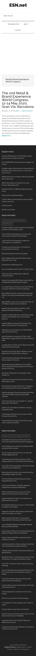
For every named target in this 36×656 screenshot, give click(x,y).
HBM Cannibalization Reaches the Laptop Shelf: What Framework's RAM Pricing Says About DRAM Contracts (18, 394)
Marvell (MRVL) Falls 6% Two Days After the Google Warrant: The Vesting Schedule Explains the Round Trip (17, 295)
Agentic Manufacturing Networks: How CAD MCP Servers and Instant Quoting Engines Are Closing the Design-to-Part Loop (17, 366)
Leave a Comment (27, 111)
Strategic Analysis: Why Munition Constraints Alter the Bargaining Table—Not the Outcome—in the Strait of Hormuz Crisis (18, 171)
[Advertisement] (18, 52)
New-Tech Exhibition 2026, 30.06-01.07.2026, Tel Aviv (18, 269)
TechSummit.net (7, 205)
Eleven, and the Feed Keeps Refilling (12, 195)
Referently (17, 649)
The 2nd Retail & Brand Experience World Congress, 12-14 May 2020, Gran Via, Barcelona (18, 100)
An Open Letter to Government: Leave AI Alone (15, 609)
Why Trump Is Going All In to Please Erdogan (15, 598)
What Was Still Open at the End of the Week (14, 253)
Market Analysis (21, 647)
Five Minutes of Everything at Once (12, 264)
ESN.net (18, 5)
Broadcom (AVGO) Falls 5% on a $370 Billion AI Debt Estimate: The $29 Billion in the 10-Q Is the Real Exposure (17, 317)
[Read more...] (6, 136)
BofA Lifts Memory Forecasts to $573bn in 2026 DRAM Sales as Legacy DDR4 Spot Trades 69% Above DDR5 (18, 338)
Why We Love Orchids (8, 209)
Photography (25, 649)
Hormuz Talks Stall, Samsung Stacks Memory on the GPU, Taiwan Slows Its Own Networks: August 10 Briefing (18, 572)
